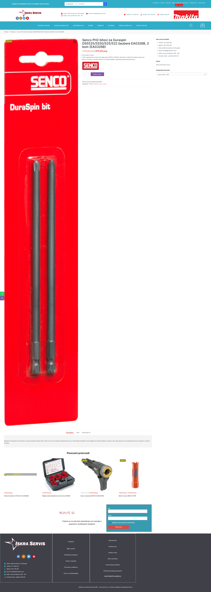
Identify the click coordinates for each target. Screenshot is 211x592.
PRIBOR (91, 84)
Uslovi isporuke (71, 561)
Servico (130, 587)
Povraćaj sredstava (71, 567)
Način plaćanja (113, 558)
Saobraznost (113, 546)
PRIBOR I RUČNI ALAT (125, 25)
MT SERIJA (111, 25)
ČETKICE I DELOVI (141, 25)
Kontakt (168, 2)
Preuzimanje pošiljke (113, 564)
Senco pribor (103, 84)
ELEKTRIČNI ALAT (78, 25)
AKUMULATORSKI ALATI (61, 25)
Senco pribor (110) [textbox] (181, 74)
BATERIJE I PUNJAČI (44, 25)
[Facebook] (17, 18)
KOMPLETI (101, 25)
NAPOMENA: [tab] (70, 432)
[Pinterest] (27, 18)
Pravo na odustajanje (71, 573)
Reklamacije (113, 540)
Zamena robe (112, 552)
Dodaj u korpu (97, 74)
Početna (155, 2)
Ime (109, 508)
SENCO (96, 84)
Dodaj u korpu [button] (20, 490)
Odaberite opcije (135, 490)
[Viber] (2, 298)
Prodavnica (193, 2)
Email (109, 515)
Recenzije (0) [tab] (86, 432)
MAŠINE (90, 25)
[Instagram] (20, 18)
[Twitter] (24, 18)
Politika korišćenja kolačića (113, 571)
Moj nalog (179, 5)
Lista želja (201, 2)
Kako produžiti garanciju (180, 2)
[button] (74, 41)
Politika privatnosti (71, 555)
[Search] (105, 4)
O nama (162, 2)
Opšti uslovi (71, 548)
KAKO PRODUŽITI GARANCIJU (112, 576)
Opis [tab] (78, 432)
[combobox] (181, 74)
